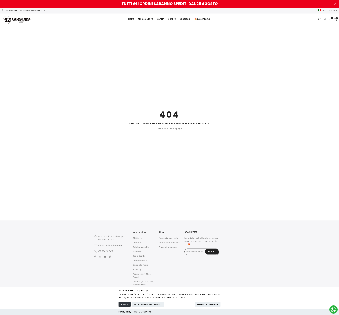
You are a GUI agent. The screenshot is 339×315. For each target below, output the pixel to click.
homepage (176, 128)
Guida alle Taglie (140, 265)
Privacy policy (125, 311)
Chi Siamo (137, 238)
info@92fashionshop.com (34, 10)
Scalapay (137, 269)
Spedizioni (137, 251)
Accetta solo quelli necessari (148, 304)
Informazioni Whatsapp (169, 242)
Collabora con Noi (141, 247)
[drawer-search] (319, 19)
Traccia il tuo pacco (168, 247)
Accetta (124, 304)
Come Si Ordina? (140, 260)
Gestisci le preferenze (207, 304)
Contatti (137, 242)
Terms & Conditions (141, 311)
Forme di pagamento (168, 238)
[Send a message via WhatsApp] (333, 309)
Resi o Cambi (139, 256)
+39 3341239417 (11, 10)
